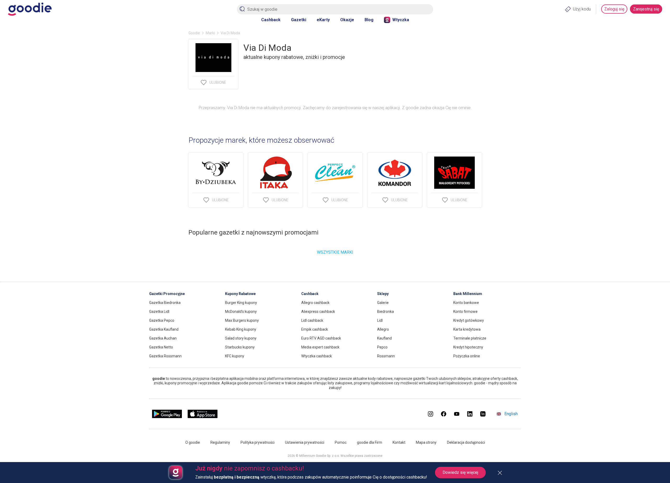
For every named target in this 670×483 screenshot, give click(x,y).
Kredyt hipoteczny (468, 347)
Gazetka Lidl (159, 311)
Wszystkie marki (335, 252)
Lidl (380, 320)
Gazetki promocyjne (167, 294)
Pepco (382, 347)
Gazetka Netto (161, 347)
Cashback (271, 19)
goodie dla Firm (369, 442)
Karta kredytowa (467, 329)
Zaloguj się (614, 9)
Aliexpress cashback (318, 311)
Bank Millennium (467, 294)
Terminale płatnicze (469, 338)
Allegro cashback (315, 303)
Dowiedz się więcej (460, 472)
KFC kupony (234, 356)
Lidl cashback (312, 320)
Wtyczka (400, 19)
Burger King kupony (241, 303)
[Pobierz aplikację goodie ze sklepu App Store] (203, 416)
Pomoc (341, 442)
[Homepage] (30, 9)
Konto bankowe (466, 303)
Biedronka (385, 311)
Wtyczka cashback (316, 356)
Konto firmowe (465, 311)
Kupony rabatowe (240, 294)
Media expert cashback (320, 347)
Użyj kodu (582, 9)
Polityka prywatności (258, 442)
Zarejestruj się (646, 9)
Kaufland (384, 338)
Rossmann (386, 356)
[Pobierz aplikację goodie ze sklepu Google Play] (167, 416)
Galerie (383, 303)
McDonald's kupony (241, 311)
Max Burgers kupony (242, 320)
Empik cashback (314, 329)
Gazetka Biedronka (165, 303)
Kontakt (399, 442)
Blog (369, 19)
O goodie (192, 442)
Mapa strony (426, 442)
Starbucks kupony (240, 347)
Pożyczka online (466, 356)
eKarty (323, 19)
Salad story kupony (240, 338)
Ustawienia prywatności (304, 442)
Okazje (347, 19)
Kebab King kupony (240, 329)
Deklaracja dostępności (466, 442)
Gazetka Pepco (161, 320)
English (511, 413)
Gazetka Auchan (163, 338)
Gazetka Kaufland (163, 329)
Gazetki (298, 19)
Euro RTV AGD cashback (321, 338)
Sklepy (383, 294)
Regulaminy (220, 442)
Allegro (383, 329)
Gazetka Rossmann (165, 356)
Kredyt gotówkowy (468, 320)
